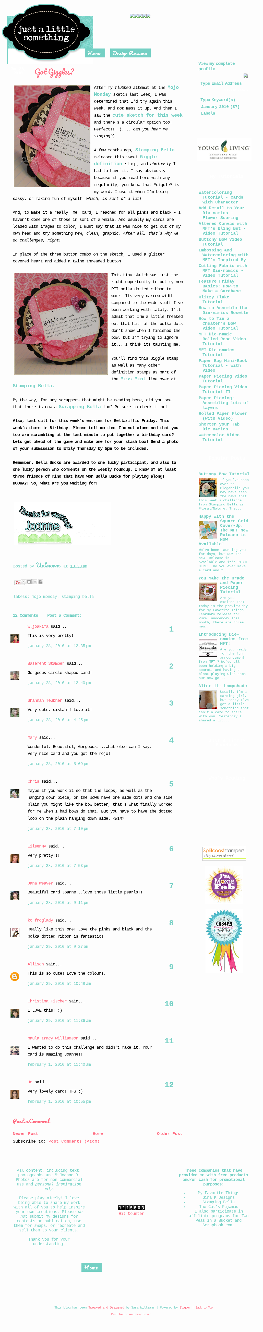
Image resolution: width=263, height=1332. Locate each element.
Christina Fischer (47, 1001)
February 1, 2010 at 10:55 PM (59, 1101)
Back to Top (204, 1308)
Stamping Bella (155, 150)
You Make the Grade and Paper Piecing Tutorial (221, 585)
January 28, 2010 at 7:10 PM (58, 829)
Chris (33, 781)
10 (169, 1004)
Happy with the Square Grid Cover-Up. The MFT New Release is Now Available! (223, 530)
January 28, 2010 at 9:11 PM (58, 903)
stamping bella (78, 597)
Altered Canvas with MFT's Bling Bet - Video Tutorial (223, 228)
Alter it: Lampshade (222, 686)
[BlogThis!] (29, 581)
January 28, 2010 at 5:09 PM (58, 764)
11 (169, 1041)
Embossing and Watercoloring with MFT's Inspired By (223, 255)
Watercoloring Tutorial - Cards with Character (221, 197)
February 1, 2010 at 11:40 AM (59, 1064)
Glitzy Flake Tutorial (214, 300)
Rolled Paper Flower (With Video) (223, 416)
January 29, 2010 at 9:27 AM (58, 946)
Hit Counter (131, 1214)
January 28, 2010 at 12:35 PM (59, 646)
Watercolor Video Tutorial (219, 437)
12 (169, 1085)
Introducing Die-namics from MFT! (223, 639)
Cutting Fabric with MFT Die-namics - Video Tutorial (223, 270)
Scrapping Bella (80, 407)
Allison (36, 964)
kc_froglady (40, 920)
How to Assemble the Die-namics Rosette (223, 310)
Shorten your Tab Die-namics (219, 427)
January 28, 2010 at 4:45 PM (58, 720)
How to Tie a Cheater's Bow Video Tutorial (218, 323)
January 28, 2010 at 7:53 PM (58, 866)
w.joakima (38, 626)
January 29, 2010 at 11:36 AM (59, 1021)
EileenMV (37, 846)
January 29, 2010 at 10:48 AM (59, 984)
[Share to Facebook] (40, 581)
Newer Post (25, 1133)
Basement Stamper (46, 663)
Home (94, 53)
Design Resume (130, 53)
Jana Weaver (40, 883)
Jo (30, 1082)
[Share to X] (34, 581)
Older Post (170, 1133)
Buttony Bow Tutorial (223, 474)
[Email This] (23, 581)
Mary (32, 737)
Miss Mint (133, 379)
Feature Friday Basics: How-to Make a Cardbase (220, 286)
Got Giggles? (54, 72)
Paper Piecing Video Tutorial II (223, 389)
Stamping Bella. (34, 386)
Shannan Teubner (45, 700)
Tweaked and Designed (106, 1308)
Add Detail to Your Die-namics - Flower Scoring (222, 213)
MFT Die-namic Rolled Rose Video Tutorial (222, 339)
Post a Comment (31, 1121)
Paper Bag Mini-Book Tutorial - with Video (223, 365)
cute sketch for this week (147, 115)
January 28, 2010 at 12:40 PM (59, 683)
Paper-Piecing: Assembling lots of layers (223, 403)
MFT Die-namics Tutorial (216, 352)
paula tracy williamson (53, 1038)
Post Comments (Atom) (74, 1141)
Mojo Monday (44, 597)
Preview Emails (235, 89)
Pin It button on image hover (131, 1314)
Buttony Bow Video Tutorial (220, 242)
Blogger (185, 1308)
